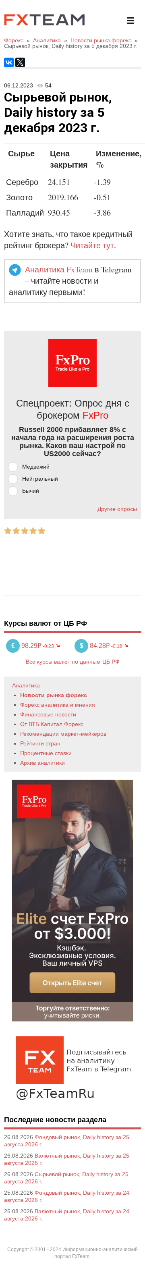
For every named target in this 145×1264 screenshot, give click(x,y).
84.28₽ (95, 645)
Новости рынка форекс (53, 695)
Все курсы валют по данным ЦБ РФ (73, 661)
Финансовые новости (48, 714)
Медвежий (36, 466)
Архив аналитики (42, 763)
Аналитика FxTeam (59, 269)
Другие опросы (117, 509)
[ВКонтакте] (9, 62)
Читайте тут (92, 245)
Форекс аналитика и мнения (57, 705)
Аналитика (26, 685)
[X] (20, 62)
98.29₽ (27, 645)
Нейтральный (40, 478)
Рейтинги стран (40, 743)
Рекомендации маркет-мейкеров (63, 734)
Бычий (30, 491)
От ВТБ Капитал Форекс (51, 724)
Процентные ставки (46, 753)
